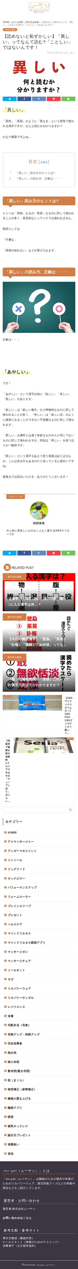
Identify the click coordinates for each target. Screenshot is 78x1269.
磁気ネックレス (18, 1126)
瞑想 (11, 1116)
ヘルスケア (15, 924)
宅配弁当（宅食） (19, 1025)
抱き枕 (12, 1052)
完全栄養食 (15, 1043)
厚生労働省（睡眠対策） (19, 1238)
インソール (15, 860)
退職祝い (13, 1144)
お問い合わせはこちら (17, 1217)
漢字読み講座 (10, 30)
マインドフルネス (19, 933)
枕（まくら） (16, 1080)
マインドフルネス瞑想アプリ (27, 942)
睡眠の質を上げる (19, 1098)
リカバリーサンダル (21, 997)
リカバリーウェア (19, 988)
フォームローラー (19, 896)
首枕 (11, 1153)
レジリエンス (16, 1006)
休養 (11, 1016)
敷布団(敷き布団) (19, 1070)
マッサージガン (18, 951)
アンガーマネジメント (22, 850)
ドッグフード (16, 869)
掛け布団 (13, 1061)
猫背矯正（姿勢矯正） (22, 1089)
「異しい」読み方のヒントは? (35, 173)
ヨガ (11, 979)
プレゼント (15, 915)
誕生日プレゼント (19, 1135)
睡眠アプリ (15, 1107)
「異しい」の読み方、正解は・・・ (39, 178)
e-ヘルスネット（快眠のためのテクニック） (32, 1241)
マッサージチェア (19, 960)
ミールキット (16, 970)
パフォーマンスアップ (22, 887)
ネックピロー (16, 878)
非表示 (44, 162)
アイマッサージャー (21, 841)
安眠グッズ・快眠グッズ (24, 1034)
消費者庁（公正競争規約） (20, 1245)
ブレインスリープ (19, 905)
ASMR (12, 832)
